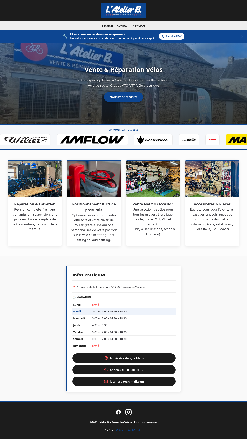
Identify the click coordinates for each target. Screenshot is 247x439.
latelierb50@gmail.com (127, 381)
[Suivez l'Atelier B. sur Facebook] (118, 412)
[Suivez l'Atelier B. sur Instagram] (128, 412)
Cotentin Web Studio (129, 430)
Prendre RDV (173, 36)
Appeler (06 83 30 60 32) (127, 370)
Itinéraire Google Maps (127, 358)
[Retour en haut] (237, 431)
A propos (139, 25)
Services (107, 25)
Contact (123, 25)
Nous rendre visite (123, 97)
